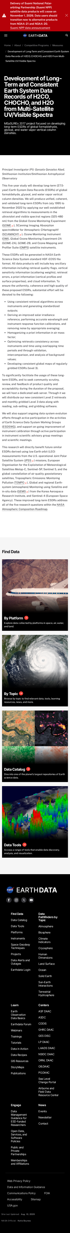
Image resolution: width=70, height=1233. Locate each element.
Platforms (17, 932)
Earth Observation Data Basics (18, 1015)
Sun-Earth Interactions (45, 983)
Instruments (18, 938)
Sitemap (36, 1199)
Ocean (42, 970)
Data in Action (19, 1048)
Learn (15, 1005)
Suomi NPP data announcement (30, 27)
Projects (16, 954)
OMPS (24, 247)
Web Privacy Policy (18, 1181)
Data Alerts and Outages (20, 961)
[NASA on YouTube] (31, 899)
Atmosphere (45, 926)
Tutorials (16, 1042)
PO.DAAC (44, 1072)
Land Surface (46, 963)
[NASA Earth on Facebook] (9, 899)
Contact (43, 1123)
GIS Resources (19, 1061)
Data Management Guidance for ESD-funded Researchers (19, 1118)
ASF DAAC (44, 1011)
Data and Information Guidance (26, 1187)
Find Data (17, 914)
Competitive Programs (36, 45)
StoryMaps (17, 1067)
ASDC (42, 1017)
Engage (16, 1105)
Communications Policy (21, 1193)
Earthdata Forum (21, 1024)
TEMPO (19, 482)
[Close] (66, 15)
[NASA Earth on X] (24, 899)
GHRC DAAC (46, 1029)
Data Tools (17, 926)
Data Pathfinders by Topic (47, 917)
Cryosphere (45, 948)
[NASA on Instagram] (16, 899)
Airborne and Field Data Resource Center (48, 1092)
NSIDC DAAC (46, 1054)
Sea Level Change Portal (47, 1080)
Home (7, 45)
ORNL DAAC (45, 1060)
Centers (43, 1005)
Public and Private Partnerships (18, 1151)
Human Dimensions (45, 956)
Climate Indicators (44, 940)
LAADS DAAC (46, 1048)
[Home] (38, 35)
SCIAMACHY (11, 234)
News (42, 1105)
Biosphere (44, 932)
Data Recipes (19, 1055)
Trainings (16, 1036)
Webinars (16, 1030)
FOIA (47, 1193)
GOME (7, 225)
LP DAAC (43, 1042)
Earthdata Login (20, 969)
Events (42, 1111)
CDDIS (42, 1023)
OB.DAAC (44, 1066)
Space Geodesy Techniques (20, 946)
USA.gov (12, 1205)
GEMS (22, 491)
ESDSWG (9, 426)
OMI (5, 238)
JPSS (28, 460)
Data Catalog (19, 920)
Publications (18, 1073)
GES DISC (44, 1035)
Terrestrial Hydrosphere (46, 993)
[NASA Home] (25, 35)
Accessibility (14, 1199)
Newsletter (44, 1117)
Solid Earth (45, 976)
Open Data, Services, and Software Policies (19, 1136)
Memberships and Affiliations (20, 1162)
